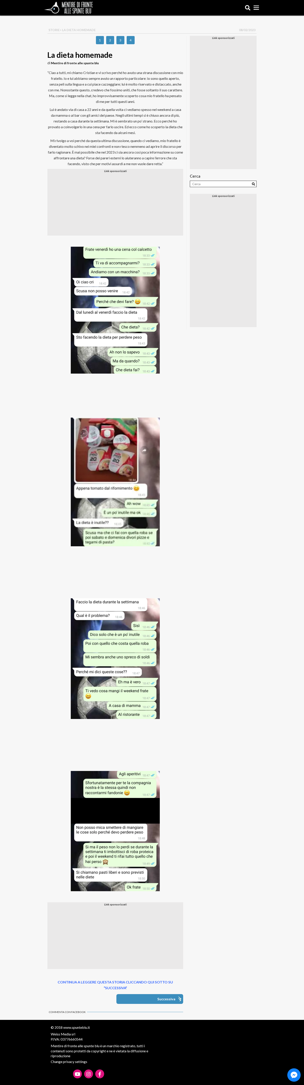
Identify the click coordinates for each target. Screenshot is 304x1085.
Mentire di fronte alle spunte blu (75, 63)
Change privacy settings (69, 1061)
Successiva (166, 999)
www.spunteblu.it (76, 1027)
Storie (54, 30)
